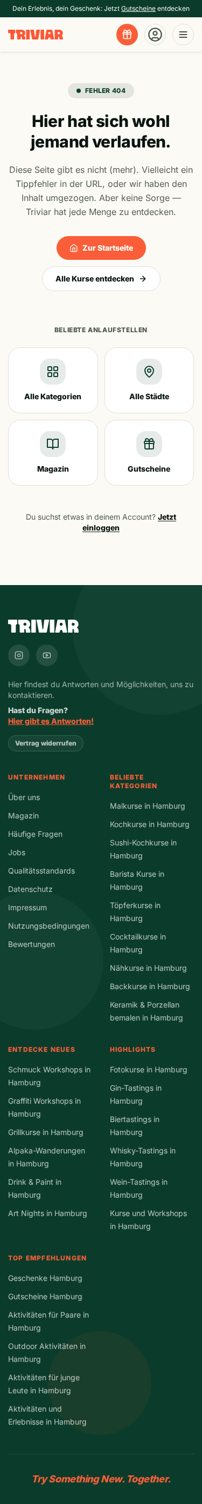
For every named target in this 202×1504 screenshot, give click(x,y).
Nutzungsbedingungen (48, 925)
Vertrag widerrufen (45, 743)
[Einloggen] (155, 34)
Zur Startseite (107, 247)
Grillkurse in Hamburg (45, 1132)
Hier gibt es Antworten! (51, 721)
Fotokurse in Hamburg (148, 1069)
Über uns (24, 797)
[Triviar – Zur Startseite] (35, 35)
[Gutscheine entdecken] (127, 34)
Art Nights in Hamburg (47, 1213)
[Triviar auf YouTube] (47, 655)
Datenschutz (30, 889)
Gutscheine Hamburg (45, 1296)
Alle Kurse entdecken (94, 278)
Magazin (23, 815)
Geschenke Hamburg (45, 1278)
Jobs (16, 852)
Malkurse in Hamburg (147, 805)
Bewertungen (31, 944)
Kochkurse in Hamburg (150, 824)
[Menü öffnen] (183, 34)
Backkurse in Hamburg (150, 986)
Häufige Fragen (35, 833)
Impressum (27, 907)
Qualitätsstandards (41, 870)
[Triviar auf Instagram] (19, 655)
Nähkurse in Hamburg (148, 967)
